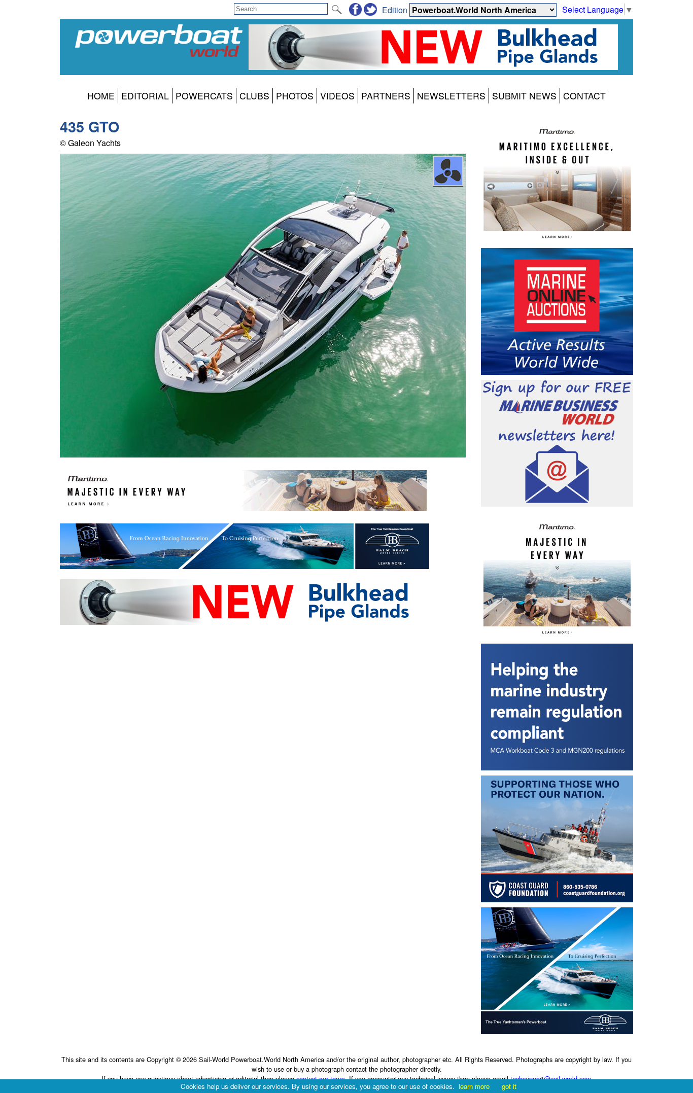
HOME (101, 95)
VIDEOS (337, 95)
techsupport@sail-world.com (551, 1078)
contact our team (320, 1078)
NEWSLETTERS (451, 95)
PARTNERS (385, 95)
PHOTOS (295, 95)
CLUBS (254, 95)
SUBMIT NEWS (524, 95)
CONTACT (584, 95)
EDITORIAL (145, 95)
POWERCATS (204, 95)
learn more (474, 1086)
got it (509, 1086)
